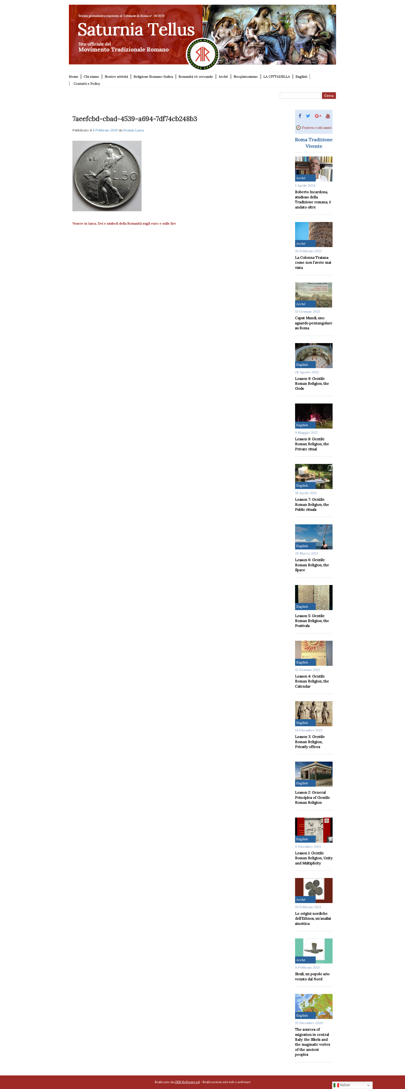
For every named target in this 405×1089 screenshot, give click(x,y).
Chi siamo (91, 76)
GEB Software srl (187, 1082)
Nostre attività (116, 76)
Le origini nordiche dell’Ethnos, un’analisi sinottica (313, 918)
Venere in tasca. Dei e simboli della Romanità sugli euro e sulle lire (124, 223)
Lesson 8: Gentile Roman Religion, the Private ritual (312, 444)
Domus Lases (133, 130)
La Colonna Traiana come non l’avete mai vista (313, 262)
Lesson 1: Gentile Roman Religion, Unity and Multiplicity (314, 858)
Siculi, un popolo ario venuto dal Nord (312, 976)
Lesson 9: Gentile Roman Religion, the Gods (312, 383)
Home (73, 76)
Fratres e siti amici (316, 128)
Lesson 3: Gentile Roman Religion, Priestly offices (310, 741)
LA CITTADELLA (276, 76)
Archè (223, 76)
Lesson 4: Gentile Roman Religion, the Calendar (312, 681)
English (301, 76)
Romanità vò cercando (196, 76)
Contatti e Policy (87, 83)
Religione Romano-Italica (153, 76)
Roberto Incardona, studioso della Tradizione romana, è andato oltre (313, 199)
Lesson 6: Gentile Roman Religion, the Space (312, 565)
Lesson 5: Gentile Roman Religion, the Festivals (312, 621)
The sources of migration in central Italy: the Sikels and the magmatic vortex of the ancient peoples (312, 1042)
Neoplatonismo (246, 76)
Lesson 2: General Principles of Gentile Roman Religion (312, 797)
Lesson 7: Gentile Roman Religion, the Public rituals (312, 504)
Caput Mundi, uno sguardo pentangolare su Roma (313, 323)
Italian (344, 1085)
